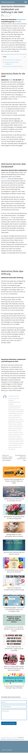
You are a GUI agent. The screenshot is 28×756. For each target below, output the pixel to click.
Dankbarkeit (21, 19)
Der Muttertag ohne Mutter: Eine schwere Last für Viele (20, 458)
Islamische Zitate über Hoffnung (14, 66)
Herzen (3, 109)
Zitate (11, 80)
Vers (9, 218)
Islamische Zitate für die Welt (13, 60)
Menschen (4, 179)
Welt (16, 22)
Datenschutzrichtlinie (6, 750)
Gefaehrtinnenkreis (8, 2)
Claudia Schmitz (8, 15)
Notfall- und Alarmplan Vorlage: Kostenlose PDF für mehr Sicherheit (7, 458)
